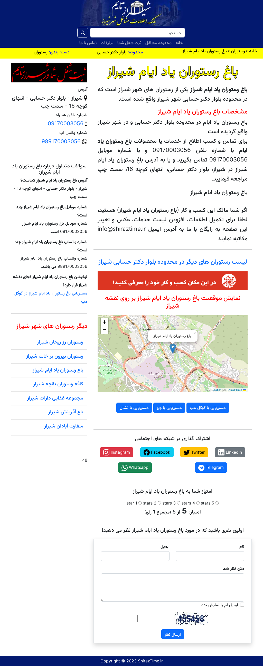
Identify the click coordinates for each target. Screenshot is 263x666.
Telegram (214, 467)
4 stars (188, 503)
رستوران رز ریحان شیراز (60, 342)
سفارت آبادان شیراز (63, 426)
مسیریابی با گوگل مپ (208, 407)
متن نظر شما (233, 568)
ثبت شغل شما (129, 42)
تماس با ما (88, 42)
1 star (132, 503)
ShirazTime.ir (150, 660)
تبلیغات (107, 42)
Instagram (119, 452)
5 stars (207, 503)
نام (241, 546)
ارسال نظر (173, 634)
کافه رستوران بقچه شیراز (58, 383)
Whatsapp (138, 467)
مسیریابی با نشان (134, 407)
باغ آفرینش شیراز (65, 411)
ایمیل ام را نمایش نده (219, 604)
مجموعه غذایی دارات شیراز (55, 398)
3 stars (169, 503)
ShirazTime (234, 390)
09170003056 (65, 123)
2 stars (149, 503)
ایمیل (165, 546)
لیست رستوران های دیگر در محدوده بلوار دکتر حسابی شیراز (172, 261)
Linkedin (233, 452)
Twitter (197, 452)
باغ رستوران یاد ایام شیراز (58, 370)
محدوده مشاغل (158, 42)
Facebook (160, 452)
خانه (179, 42)
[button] (173, 348)
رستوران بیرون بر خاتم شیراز (54, 356)
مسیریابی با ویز (169, 407)
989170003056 (61, 141)
